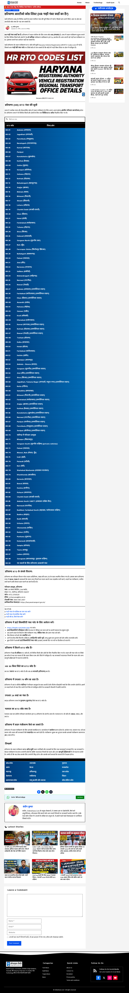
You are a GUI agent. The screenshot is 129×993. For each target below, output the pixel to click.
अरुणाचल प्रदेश (11, 780)
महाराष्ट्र (8, 771)
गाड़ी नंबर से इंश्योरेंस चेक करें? (16, 614)
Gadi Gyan (110, 2)
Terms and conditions (73, 980)
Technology (98, 2)
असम (8, 767)
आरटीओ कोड (8, 10)
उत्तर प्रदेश (65, 771)
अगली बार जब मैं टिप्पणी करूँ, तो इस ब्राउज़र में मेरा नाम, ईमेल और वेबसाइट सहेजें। (36, 937)
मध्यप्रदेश (65, 767)
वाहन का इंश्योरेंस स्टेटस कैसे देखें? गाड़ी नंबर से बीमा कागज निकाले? (16, 876)
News (87, 2)
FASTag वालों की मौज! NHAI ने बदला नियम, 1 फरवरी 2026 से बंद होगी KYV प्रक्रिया (44, 877)
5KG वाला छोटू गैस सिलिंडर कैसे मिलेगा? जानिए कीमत (24, 7)
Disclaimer (70, 974)
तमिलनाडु (33, 771)
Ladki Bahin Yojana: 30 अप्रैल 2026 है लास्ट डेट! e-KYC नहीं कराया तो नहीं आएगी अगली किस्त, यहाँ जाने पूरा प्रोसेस (101, 92)
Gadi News (45, 971)
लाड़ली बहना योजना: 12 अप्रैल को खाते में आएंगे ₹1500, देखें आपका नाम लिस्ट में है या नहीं (101, 80)
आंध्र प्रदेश (9, 763)
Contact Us (70, 971)
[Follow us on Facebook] (98, 978)
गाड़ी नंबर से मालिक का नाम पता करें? (18, 611)
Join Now (80, 797)
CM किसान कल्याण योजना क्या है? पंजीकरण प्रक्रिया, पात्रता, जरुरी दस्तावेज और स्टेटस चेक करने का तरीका (101, 55)
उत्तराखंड (33, 763)
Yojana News (46, 974)
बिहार (64, 776)
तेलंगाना (9, 776)
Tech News (45, 968)
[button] (119, 3)
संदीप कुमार (16, 27)
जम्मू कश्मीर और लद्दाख (37, 780)
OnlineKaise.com (59, 990)
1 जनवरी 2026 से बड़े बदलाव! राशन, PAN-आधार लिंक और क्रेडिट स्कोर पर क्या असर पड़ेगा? (71, 877)
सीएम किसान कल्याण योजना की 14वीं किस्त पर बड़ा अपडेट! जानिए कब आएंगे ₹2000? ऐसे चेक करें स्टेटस (101, 68)
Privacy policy (71, 977)
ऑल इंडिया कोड (67, 780)
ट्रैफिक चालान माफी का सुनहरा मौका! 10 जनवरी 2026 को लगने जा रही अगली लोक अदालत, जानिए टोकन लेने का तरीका (72, 850)
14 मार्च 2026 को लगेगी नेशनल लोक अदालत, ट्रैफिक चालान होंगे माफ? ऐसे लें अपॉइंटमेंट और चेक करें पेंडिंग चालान (17, 849)
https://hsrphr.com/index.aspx (18, 627)
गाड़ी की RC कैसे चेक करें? (14, 617)
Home (79, 2)
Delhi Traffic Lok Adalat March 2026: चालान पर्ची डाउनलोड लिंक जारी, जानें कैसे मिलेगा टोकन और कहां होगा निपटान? (44, 850)
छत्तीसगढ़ (33, 776)
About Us (69, 968)
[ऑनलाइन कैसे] (12, 3)
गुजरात (64, 763)
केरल (31, 767)
